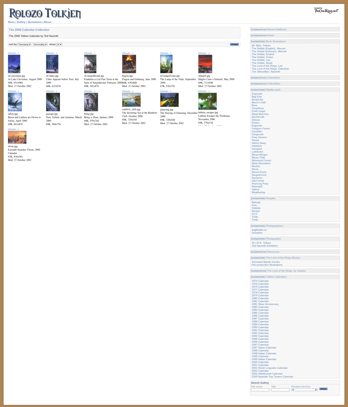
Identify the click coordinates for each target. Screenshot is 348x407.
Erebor (256, 122)
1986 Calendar (260, 315)
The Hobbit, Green (262, 57)
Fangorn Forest (261, 128)
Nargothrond (259, 174)
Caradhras (258, 108)
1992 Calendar (260, 333)
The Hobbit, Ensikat (263, 54)
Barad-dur (257, 99)
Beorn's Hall (259, 102)
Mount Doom (259, 172)
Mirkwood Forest (261, 160)
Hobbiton (257, 145)
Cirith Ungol (258, 111)
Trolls (255, 216)
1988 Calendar (260, 321)
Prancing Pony (260, 183)
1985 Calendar (260, 312)
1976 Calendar (260, 286)
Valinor (256, 189)
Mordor (256, 166)
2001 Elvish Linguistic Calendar (270, 367)
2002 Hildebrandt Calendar (267, 373)
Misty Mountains (261, 163)
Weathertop (258, 192)
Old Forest (258, 180)
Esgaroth (257, 125)
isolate (255, 29)
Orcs (254, 213)
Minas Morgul (259, 154)
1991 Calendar (260, 330)
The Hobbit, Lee (261, 60)
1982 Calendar (260, 307)
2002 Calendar (260, 370)
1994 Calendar (260, 336)
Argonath (257, 93)
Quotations (35, 21)
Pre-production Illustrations (267, 264)
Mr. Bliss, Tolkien (261, 45)
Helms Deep (259, 143)
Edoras (256, 119)
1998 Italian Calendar (264, 353)
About (47, 21)
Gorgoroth (258, 134)
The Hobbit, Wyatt (262, 62)
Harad (255, 140)
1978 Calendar (260, 292)
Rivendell (257, 186)
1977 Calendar (260, 289)
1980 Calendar (260, 298)
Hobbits (256, 208)
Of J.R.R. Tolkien (261, 242)
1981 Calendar (260, 301)
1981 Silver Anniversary (265, 304)
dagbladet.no (259, 229)
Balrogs (256, 202)
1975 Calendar (260, 283)
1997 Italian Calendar (264, 347)
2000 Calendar (260, 362)
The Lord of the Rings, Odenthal (270, 68)
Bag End (257, 96)
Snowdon (257, 232)
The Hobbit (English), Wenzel (268, 48)
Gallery (21, 21)
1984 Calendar (260, 309)
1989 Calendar (260, 324)
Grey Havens (259, 137)
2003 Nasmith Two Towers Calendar (272, 376)
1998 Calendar (260, 350)
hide (262, 41)
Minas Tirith (258, 157)
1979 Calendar (260, 295)
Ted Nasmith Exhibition (265, 245)
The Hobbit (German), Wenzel (269, 51)
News (11, 21)
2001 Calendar (260, 365)
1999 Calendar (260, 356)
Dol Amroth (258, 116)
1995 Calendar (260, 338)
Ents (254, 205)
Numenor (257, 177)
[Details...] (13, 53)
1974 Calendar (260, 280)
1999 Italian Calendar (264, 359)
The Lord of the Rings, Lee (267, 65)
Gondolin (257, 131)
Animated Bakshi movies (266, 261)
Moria (255, 169)
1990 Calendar (260, 327)
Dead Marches (260, 114)
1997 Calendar (260, 344)
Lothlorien (257, 151)
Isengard (257, 148)
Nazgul (256, 210)
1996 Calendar (260, 341)
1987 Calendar (260, 318)
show (263, 29)
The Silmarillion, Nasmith (266, 71)
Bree (254, 105)
